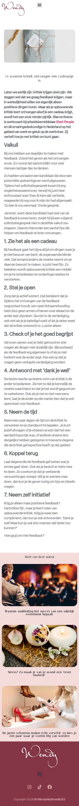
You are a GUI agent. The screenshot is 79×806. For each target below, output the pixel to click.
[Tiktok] (39, 787)
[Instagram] (29, 787)
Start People (65, 122)
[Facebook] (49, 787)
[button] (39, 5)
